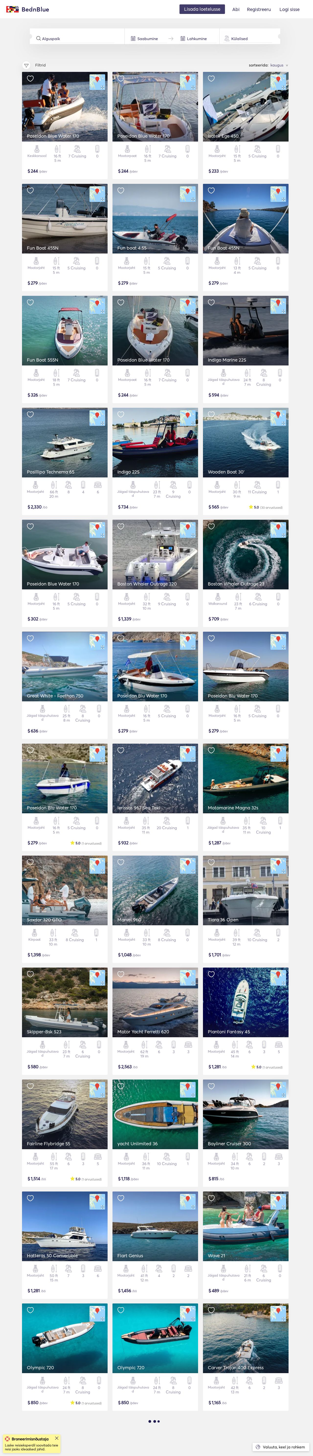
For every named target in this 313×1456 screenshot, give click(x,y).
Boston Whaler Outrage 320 (147, 584)
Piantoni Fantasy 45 (229, 1032)
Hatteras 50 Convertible (52, 1255)
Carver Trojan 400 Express (236, 1367)
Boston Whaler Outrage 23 (236, 584)
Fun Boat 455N (42, 248)
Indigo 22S (128, 472)
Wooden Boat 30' (226, 472)
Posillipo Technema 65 (50, 472)
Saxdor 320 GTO (44, 920)
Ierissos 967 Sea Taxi (138, 808)
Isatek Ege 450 (223, 136)
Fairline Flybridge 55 (48, 1144)
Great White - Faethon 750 (55, 696)
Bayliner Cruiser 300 (229, 1144)
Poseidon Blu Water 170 (142, 696)
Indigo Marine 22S (227, 360)
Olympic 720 (40, 1367)
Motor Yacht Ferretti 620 (143, 1032)
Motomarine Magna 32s (233, 808)
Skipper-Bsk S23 (44, 1032)
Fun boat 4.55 (131, 248)
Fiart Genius (130, 1255)
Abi (236, 9)
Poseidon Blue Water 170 (53, 136)
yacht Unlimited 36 (137, 1144)
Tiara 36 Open (223, 920)
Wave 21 (216, 1255)
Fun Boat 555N (42, 360)
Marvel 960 (129, 920)
